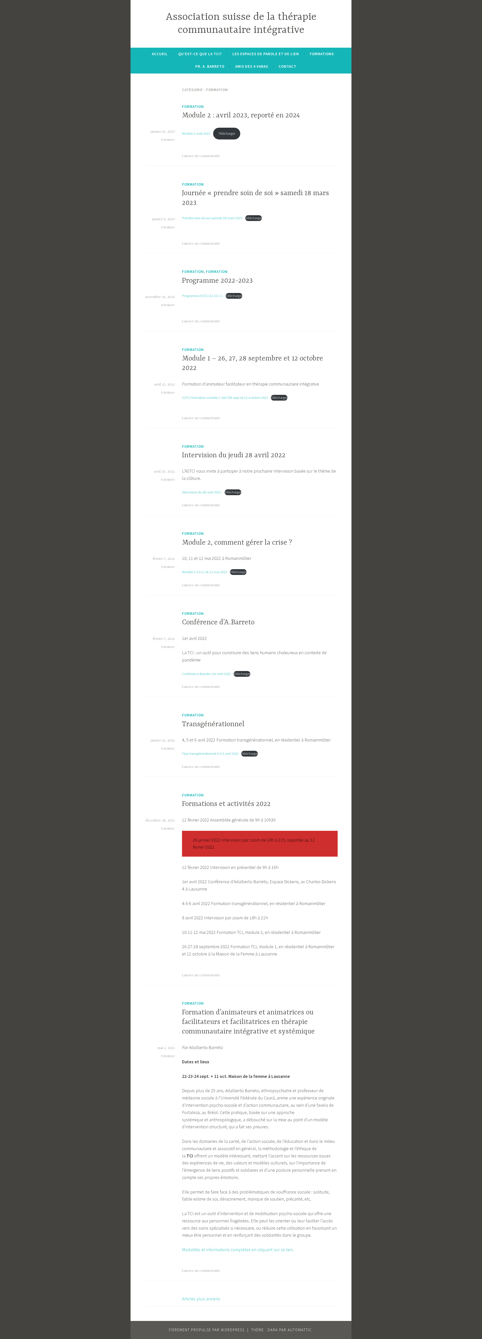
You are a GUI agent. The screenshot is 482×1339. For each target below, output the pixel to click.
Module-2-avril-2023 (196, 133)
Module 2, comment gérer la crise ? (237, 543)
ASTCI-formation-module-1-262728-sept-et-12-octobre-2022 (225, 397)
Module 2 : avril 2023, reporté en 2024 (241, 116)
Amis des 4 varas (251, 66)
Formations (322, 53)
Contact (287, 66)
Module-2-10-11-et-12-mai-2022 (204, 572)
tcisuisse (168, 140)
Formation (193, 106)
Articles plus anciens (201, 1299)
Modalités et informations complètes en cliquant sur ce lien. (238, 1249)
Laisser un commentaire (201, 156)
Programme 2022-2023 (217, 281)
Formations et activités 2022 (226, 804)
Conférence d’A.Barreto (218, 623)
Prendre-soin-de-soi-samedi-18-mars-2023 (212, 218)
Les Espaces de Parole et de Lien (265, 53)
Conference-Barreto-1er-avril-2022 (206, 674)
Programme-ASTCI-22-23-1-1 (202, 295)
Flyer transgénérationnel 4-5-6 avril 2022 (210, 753)
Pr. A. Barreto (209, 66)
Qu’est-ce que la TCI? (200, 53)
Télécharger (226, 133)
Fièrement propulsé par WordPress (207, 1329)
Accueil (160, 53)
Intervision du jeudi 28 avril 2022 (233, 456)
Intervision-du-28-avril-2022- (202, 492)
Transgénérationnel (213, 724)
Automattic (300, 1329)
